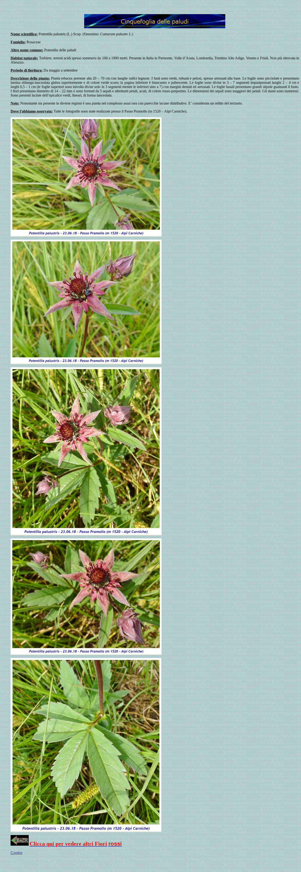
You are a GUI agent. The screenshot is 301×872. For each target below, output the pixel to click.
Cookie (17, 853)
